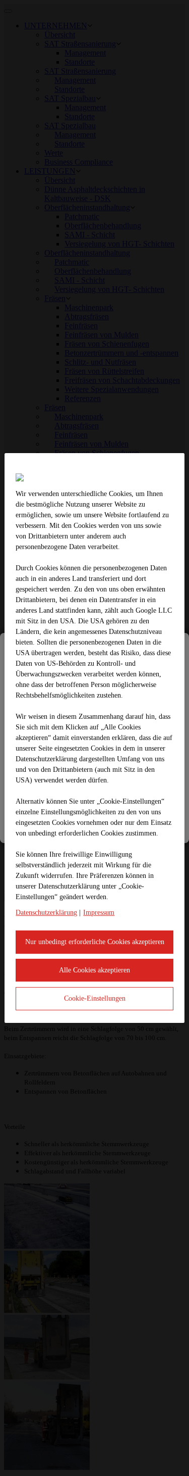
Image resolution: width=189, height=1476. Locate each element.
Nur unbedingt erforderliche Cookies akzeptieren (94, 942)
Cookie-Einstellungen (94, 998)
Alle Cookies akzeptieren (94, 970)
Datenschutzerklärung (46, 912)
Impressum (98, 912)
